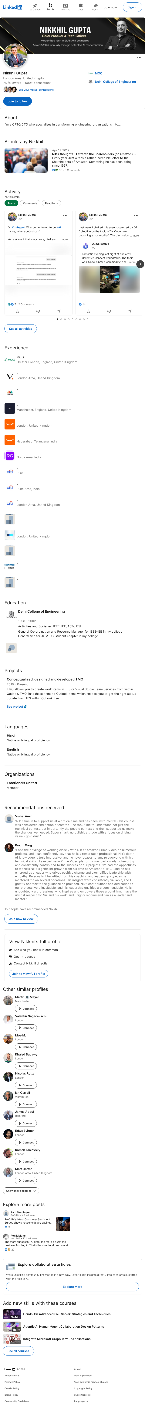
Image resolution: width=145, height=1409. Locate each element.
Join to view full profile (28, 974)
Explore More (72, 1287)
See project (15, 706)
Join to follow (17, 101)
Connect (28, 1008)
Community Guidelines (17, 1401)
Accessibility (12, 1375)
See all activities (20, 329)
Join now (110, 7)
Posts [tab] (11, 203)
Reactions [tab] (51, 203)
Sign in (132, 7)
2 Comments (26, 304)
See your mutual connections (36, 89)
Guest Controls (82, 1394)
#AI (58, 227)
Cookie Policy (12, 1388)
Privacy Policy (12, 1382)
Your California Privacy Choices (91, 1382)
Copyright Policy (83, 1388)
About (77, 1369)
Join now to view (21, 919)
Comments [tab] (30, 203)
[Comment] (38, 311)
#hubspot (18, 227)
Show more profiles (19, 1190)
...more (63, 239)
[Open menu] (139, 57)
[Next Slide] (140, 264)
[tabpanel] (72, 263)
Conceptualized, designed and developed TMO (45, 679)
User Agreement (83, 1375)
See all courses (18, 1351)
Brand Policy (11, 1394)
